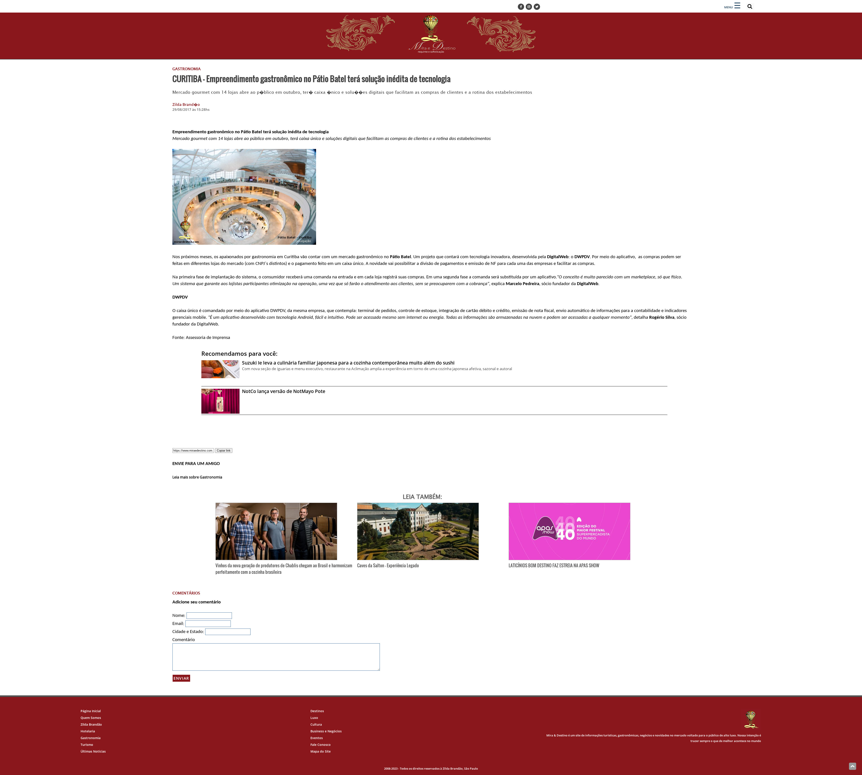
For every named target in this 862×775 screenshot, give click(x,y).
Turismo (87, 744)
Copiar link (224, 450)
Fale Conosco (320, 744)
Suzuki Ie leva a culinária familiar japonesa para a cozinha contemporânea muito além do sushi (348, 363)
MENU (728, 7)
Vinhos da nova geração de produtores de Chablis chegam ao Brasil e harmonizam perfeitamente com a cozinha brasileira (284, 568)
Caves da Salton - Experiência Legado (388, 565)
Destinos (317, 711)
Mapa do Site (320, 751)
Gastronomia (91, 738)
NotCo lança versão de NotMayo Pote (283, 391)
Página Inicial (91, 711)
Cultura (316, 724)
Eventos (316, 738)
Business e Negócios (326, 731)
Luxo (314, 718)
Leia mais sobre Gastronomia (197, 477)
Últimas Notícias (93, 751)
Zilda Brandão (91, 724)
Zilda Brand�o (186, 104)
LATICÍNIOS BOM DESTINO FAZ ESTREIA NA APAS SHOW (554, 565)
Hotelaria (88, 731)
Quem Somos (91, 718)
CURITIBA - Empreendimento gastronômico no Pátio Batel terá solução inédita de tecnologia (311, 78)
